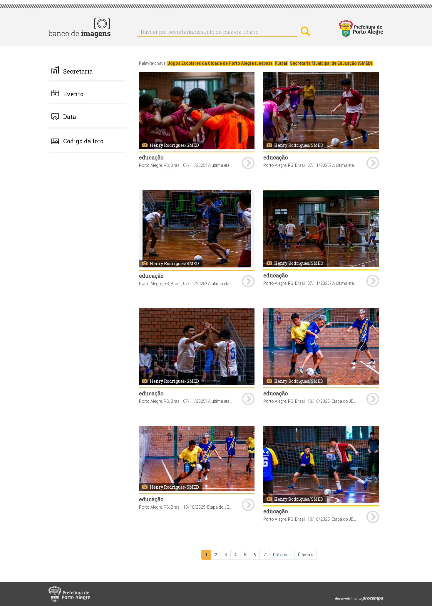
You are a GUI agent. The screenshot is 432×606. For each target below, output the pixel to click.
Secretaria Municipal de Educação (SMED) (331, 63)
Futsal (281, 63)
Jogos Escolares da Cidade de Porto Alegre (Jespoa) (220, 63)
